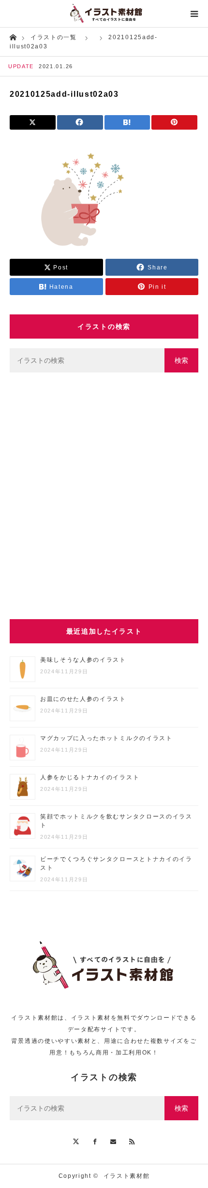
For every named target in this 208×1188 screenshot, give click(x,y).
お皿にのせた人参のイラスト (83, 699)
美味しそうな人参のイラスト (83, 659)
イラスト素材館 (127, 1176)
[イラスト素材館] (104, 13)
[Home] (13, 36)
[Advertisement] (104, 496)
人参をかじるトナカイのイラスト (89, 777)
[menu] (194, 13)
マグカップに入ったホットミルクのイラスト (106, 738)
